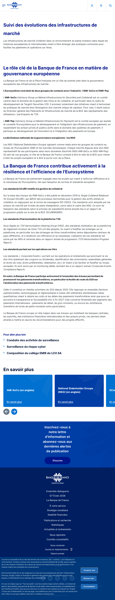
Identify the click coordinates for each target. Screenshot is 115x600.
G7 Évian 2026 (57, 495)
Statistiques (57, 524)
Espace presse (57, 553)
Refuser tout (89, 578)
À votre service (58, 505)
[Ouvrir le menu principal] (3, 5)
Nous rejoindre (57, 534)
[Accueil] (57, 479)
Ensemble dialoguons (57, 491)
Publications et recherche (57, 520)
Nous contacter (57, 545)
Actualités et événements (57, 529)
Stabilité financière (57, 514)
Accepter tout (89, 570)
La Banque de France (57, 500)
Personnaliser (89, 586)
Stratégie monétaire (57, 510)
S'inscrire (57, 460)
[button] (110, 5)
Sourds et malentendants (56, 549)
